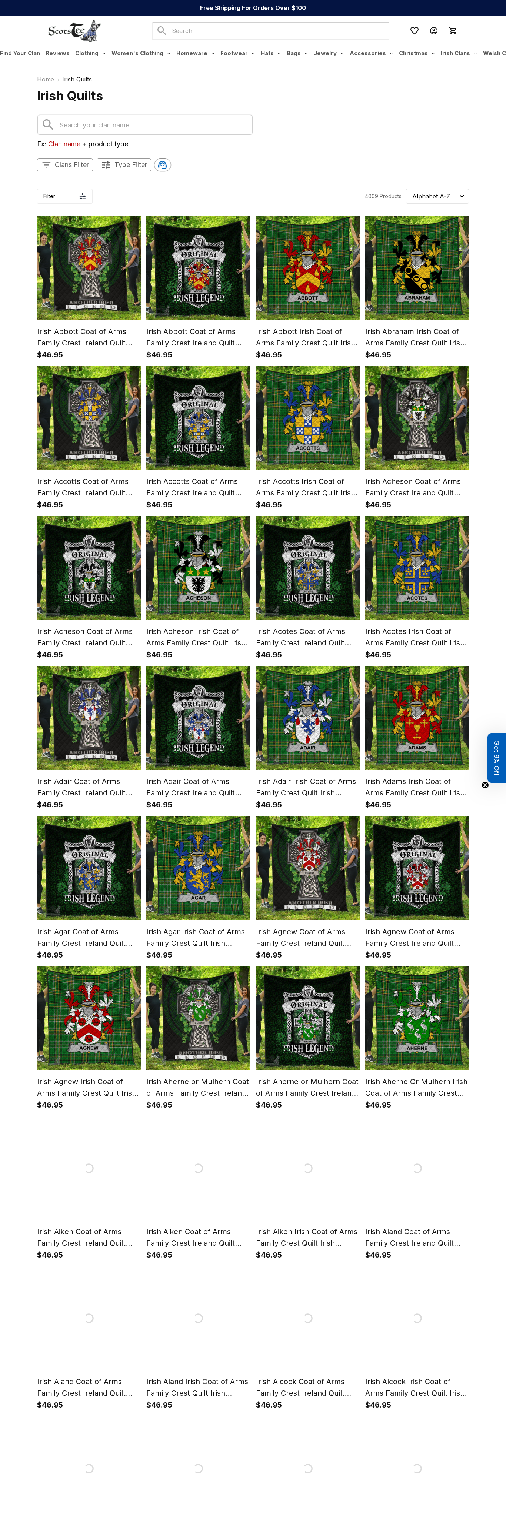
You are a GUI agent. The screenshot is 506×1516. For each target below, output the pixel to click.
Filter (49, 196)
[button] (496, 758)
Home (45, 79)
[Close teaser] (485, 785)
